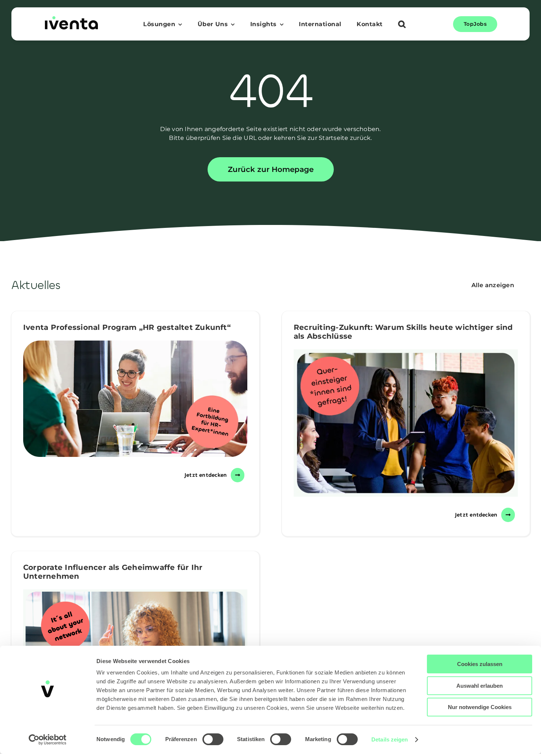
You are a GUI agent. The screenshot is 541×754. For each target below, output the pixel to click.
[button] (401, 25)
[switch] (212, 739)
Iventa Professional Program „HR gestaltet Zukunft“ (127, 327)
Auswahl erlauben (479, 686)
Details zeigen (389, 739)
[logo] (71, 18)
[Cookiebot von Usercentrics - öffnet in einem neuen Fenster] (47, 739)
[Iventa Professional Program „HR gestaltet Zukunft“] (135, 399)
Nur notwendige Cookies (480, 707)
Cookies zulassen (479, 664)
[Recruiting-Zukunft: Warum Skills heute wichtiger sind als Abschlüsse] (406, 423)
